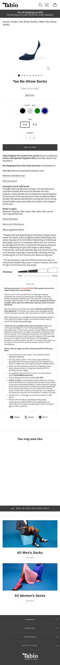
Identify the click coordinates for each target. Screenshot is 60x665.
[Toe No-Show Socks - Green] (15, 469)
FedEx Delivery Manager (22, 321)
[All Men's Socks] (30, 534)
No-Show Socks (28, 21)
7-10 (25, 124)
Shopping (30, 628)
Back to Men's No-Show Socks (32, 508)
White (15, 111)
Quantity (30, 133)
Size (30, 119)
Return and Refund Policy (32, 400)
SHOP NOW (30, 557)
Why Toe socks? (10, 181)
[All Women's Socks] (30, 577)
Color (30, 105)
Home (6, 21)
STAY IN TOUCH (30, 646)
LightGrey (30, 111)
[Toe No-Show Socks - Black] (8, 469)
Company (30, 620)
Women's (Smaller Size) (14, 175)
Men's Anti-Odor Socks (13, 224)
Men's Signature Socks (13, 229)
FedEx (25, 370)
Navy (45, 111)
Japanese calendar (16, 357)
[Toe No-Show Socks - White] (4, 469)
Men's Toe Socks (10, 219)
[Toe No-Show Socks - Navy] (18, 469)
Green (37, 111)
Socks (14, 21)
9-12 (35, 124)
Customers (30, 637)
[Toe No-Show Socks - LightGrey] (11, 469)
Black (23, 111)
